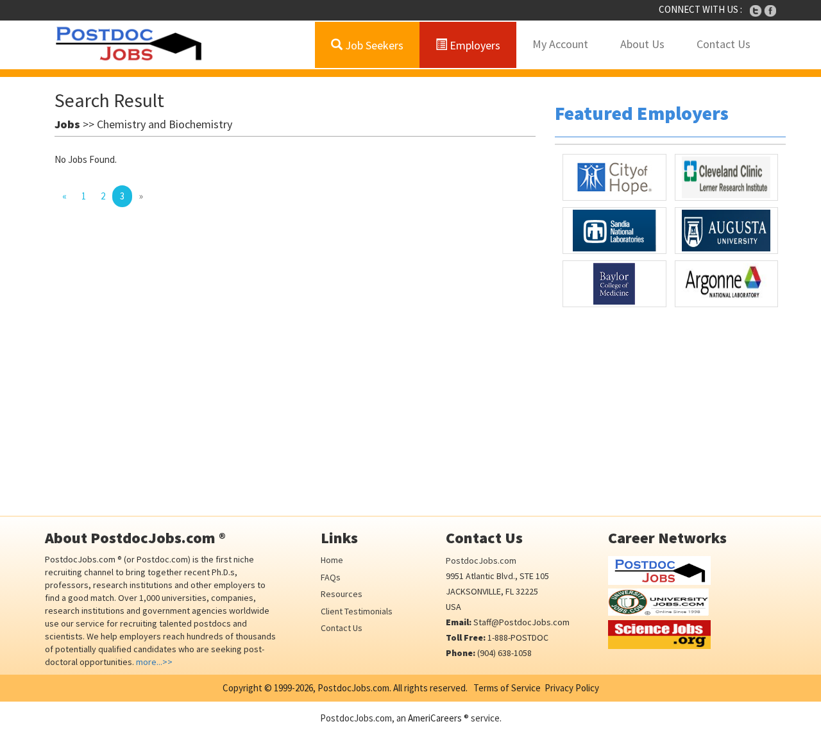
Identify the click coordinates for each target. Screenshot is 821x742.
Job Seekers (373, 45)
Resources (341, 594)
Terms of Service (507, 688)
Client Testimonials (357, 611)
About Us (642, 44)
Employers (473, 45)
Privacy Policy (572, 688)
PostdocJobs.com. (353, 688)
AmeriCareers (435, 718)
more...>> (154, 662)
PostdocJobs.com (481, 560)
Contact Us (723, 44)
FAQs (331, 577)
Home (332, 560)
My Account (560, 44)
